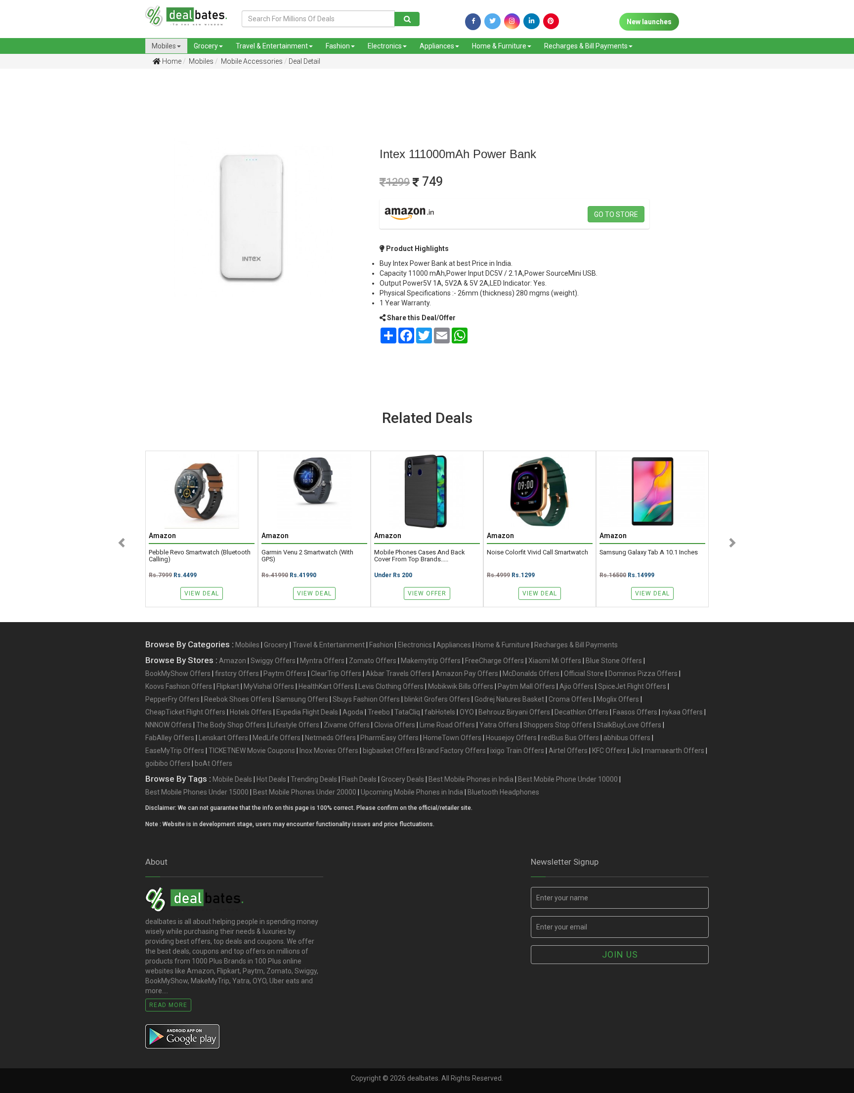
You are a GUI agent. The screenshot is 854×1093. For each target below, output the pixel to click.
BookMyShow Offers (178, 673)
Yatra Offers (499, 725)
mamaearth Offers (674, 751)
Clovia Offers (394, 725)
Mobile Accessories (251, 61)
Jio (635, 751)
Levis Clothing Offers (391, 686)
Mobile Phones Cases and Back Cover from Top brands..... (419, 556)
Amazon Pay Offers (466, 673)
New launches (649, 22)
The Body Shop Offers (231, 725)
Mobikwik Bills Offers (460, 686)
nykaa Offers (682, 712)
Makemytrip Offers (431, 661)
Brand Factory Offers (453, 751)
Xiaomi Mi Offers (554, 661)
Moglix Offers (618, 699)
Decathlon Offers (581, 712)
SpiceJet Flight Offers (632, 686)
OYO (467, 712)
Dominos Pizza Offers (643, 673)
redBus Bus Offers (570, 738)
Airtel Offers (568, 751)
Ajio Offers (576, 686)
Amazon (232, 661)
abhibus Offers (626, 738)
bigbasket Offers (389, 751)
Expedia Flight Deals (307, 712)
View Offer (427, 593)
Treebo (379, 712)
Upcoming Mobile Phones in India (412, 792)
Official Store (584, 673)
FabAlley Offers (169, 738)
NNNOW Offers (168, 725)
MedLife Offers (276, 738)
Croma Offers (570, 699)
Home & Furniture (499, 46)
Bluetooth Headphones (503, 792)
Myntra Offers (322, 661)
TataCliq (407, 712)
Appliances (437, 46)
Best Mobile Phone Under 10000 (568, 779)
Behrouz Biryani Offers (514, 712)
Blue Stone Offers (614, 661)
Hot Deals (271, 779)
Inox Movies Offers (328, 751)
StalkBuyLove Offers (629, 725)
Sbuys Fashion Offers (366, 699)
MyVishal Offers (269, 686)
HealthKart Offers (326, 686)
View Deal (201, 593)
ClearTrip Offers (336, 673)
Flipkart (227, 686)
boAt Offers (213, 763)
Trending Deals (314, 779)
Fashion (338, 46)
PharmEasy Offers (389, 738)
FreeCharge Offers (494, 661)
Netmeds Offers (330, 738)
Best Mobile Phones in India (470, 779)
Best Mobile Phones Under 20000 (304, 792)
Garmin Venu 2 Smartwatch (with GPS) (307, 556)
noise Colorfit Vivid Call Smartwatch (537, 552)
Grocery (206, 46)
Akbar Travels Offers (398, 673)
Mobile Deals (232, 779)
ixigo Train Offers (517, 751)
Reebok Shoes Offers (237, 699)
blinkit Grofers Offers (437, 699)
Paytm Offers (284, 673)
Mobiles (164, 46)
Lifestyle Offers (294, 725)
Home (171, 61)
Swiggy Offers (273, 661)
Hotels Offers (251, 712)
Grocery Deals (402, 779)
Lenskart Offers (223, 738)
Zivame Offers (347, 725)
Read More (168, 1005)
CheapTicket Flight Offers (185, 712)
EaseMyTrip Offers (174, 751)
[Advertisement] (64, 232)
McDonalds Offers (531, 673)
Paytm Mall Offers (526, 686)
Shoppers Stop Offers (557, 725)
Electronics (385, 46)
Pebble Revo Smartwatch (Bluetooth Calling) (200, 556)
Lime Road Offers (447, 725)
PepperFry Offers (172, 699)
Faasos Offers (635, 712)
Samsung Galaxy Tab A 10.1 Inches (648, 552)
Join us (620, 954)
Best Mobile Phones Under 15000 (197, 792)
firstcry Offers (237, 673)
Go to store (616, 214)
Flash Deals (359, 779)
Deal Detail (304, 61)
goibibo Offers (167, 763)
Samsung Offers (302, 699)
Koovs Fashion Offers (178, 686)
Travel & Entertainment (272, 46)
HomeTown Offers (452, 738)
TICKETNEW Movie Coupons (252, 751)
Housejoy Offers (511, 738)
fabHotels (440, 712)
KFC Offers (609, 751)
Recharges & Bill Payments (586, 46)
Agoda (352, 712)
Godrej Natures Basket (509, 699)
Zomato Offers (372, 661)
